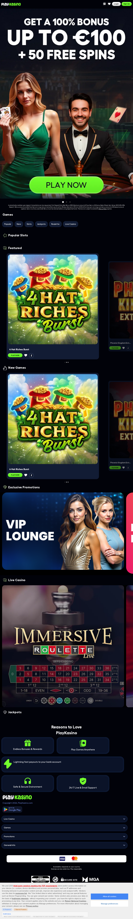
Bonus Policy (103, 209)
